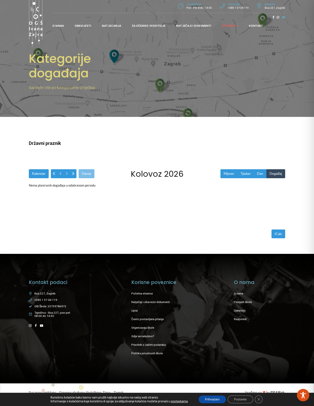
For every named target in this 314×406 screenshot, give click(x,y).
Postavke (240, 399)
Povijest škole (243, 302)
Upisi (134, 310)
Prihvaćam (212, 399)
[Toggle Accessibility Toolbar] (303, 395)
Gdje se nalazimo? (142, 336)
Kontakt (256, 26)
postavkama (179, 401)
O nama (58, 26)
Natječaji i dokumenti (193, 26)
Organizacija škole (142, 327)
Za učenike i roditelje (148, 26)
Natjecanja (111, 26)
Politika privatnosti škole (147, 353)
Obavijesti (83, 26)
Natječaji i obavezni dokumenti (150, 302)
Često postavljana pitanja (147, 319)
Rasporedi (240, 319)
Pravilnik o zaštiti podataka (148, 344)
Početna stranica (142, 293)
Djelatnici (239, 310)
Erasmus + (230, 26)
